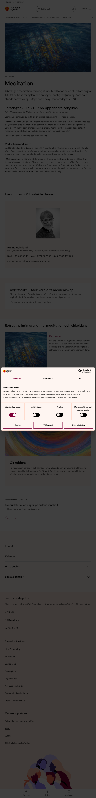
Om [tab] (79, 378)
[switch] (36, 415)
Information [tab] (48, 378)
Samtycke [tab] (16, 378)
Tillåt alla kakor (78, 425)
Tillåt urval (48, 425)
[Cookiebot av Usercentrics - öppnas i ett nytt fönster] (82, 371)
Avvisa (17, 425)
